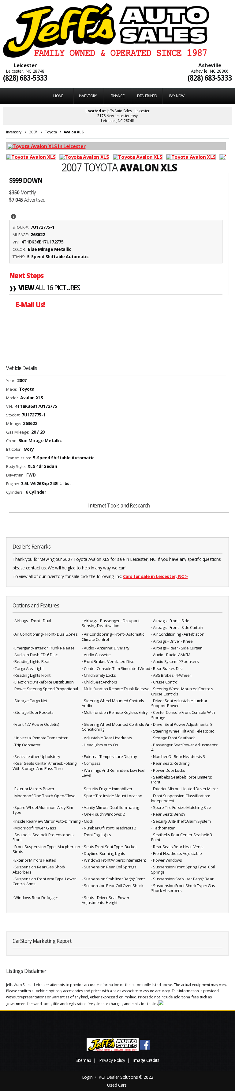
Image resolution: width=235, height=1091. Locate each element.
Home (58, 95)
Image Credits (146, 1060)
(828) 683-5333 (25, 77)
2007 (33, 132)
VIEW (44, 288)
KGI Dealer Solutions (118, 1077)
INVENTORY (88, 95)
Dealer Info (147, 95)
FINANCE (117, 95)
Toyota (51, 132)
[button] (13, 216)
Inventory (13, 132)
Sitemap (83, 1060)
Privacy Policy (112, 1060)
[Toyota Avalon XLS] (32, 157)
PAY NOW (177, 95)
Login (87, 1077)
